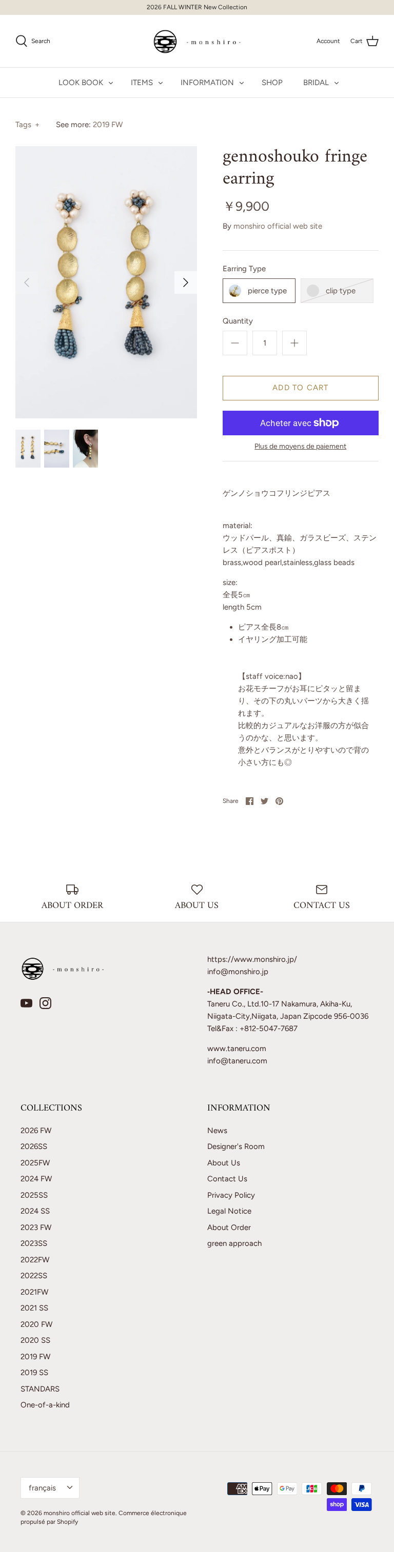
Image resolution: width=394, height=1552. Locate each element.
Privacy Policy (231, 1195)
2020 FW (36, 1324)
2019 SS (34, 1372)
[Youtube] (26, 1003)
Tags (27, 124)
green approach (234, 1243)
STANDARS (40, 1389)
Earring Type (244, 268)
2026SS (34, 1146)
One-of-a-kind (45, 1404)
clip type (341, 290)
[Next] (185, 282)
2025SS (34, 1195)
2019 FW (108, 124)
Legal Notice (229, 1211)
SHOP (272, 82)
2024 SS (35, 1211)
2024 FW (36, 1178)
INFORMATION (207, 82)
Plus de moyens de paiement (300, 446)
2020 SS (35, 1340)
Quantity (238, 321)
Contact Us (227, 1178)
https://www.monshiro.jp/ (252, 959)
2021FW (34, 1292)
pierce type (267, 290)
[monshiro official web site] (197, 41)
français (42, 1488)
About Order (229, 1227)
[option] (106, 282)
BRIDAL (316, 82)
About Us (223, 1162)
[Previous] (26, 282)
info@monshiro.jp (237, 971)
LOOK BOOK (80, 82)
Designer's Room (236, 1146)
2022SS (34, 1275)
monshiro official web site (277, 226)
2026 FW (36, 1130)
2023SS (34, 1243)
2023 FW (36, 1227)
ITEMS (142, 82)
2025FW (35, 1162)
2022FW (35, 1259)
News (217, 1130)
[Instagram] (45, 1003)
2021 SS (34, 1308)
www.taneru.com (236, 1048)
